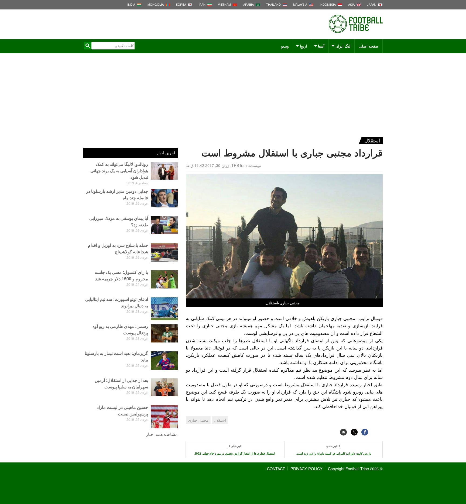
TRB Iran (239, 165)
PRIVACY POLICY (306, 468)
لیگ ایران (342, 46)
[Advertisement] (233, 94)
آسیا (321, 46)
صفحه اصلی (368, 46)
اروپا (303, 46)
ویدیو (285, 46)
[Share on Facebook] (364, 432)
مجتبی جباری (198, 420)
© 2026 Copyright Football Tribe (355, 468)
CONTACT (276, 468)
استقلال (372, 140)
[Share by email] (343, 432)
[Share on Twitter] (354, 432)
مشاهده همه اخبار (162, 434)
